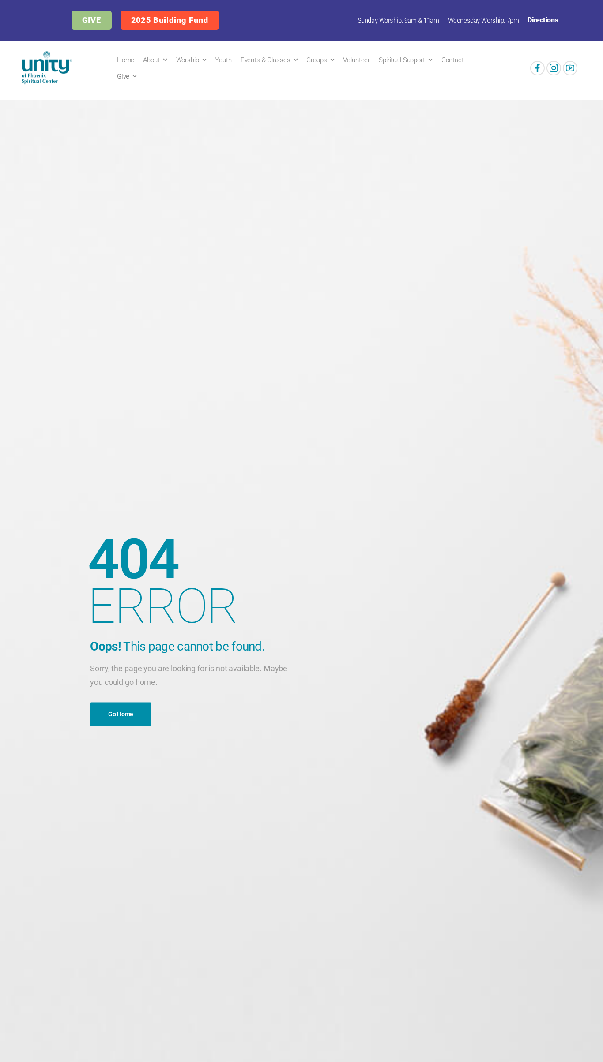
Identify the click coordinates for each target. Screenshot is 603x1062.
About (151, 60)
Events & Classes (265, 60)
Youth (223, 60)
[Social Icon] (537, 68)
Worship (187, 60)
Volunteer (356, 60)
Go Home (120, 714)
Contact (452, 60)
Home (125, 60)
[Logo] (45, 68)
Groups (316, 60)
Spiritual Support (402, 60)
